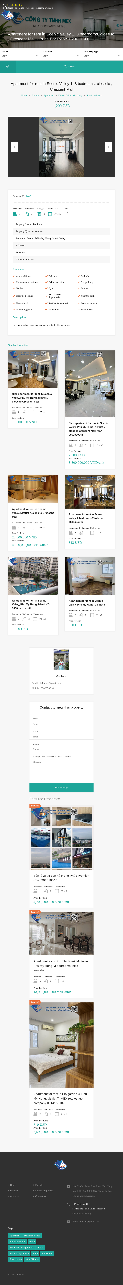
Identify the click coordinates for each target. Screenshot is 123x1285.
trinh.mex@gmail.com (50, 683)
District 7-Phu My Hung (70, 95)
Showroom (47, 1253)
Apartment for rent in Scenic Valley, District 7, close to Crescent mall (33, 513)
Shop (35, 1253)
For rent (35, 95)
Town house (16, 1259)
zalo (17, 8)
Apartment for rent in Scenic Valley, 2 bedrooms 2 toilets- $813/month (86, 518)
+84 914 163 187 (14, 5)
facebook (30, 8)
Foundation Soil (17, 1241)
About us (14, 1196)
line (22, 8)
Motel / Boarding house (21, 1247)
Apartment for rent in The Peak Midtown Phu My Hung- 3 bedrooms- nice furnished (60, 965)
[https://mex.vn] (7, 18)
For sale (39, 1185)
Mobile (36, 744)
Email (35, 731)
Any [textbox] (4, 55)
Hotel (32, 1241)
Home (24, 95)
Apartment (49, 95)
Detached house (32, 1235)
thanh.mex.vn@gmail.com (86, 1221)
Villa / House (32, 1259)
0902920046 (47, 688)
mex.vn (20, 1274)
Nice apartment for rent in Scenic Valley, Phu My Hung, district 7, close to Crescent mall (32, 398)
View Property (33, 380)
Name (35, 718)
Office (40, 1247)
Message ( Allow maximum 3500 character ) (51, 756)
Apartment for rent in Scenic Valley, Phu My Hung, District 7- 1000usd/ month (31, 604)
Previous (14, 147)
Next (108, 147)
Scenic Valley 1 (94, 95)
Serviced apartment (19, 1253)
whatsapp (9, 8)
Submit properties (44, 1190)
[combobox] (20, 56)
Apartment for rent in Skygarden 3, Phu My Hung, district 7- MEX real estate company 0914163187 (60, 1098)
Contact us (40, 1196)
